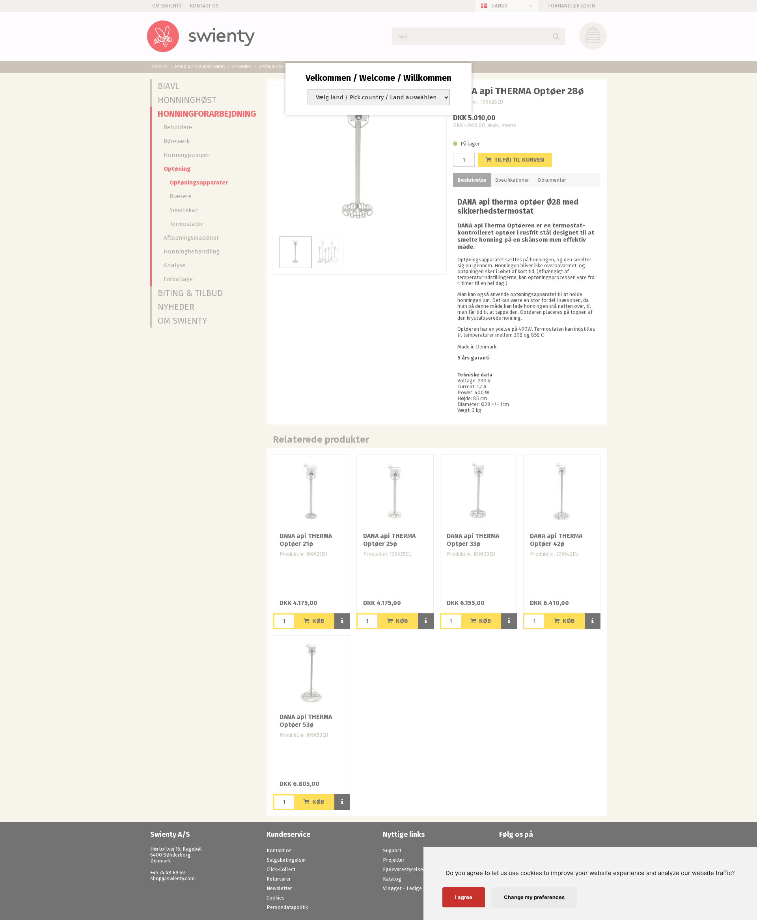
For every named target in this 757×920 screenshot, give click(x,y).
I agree (463, 897)
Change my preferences (534, 897)
